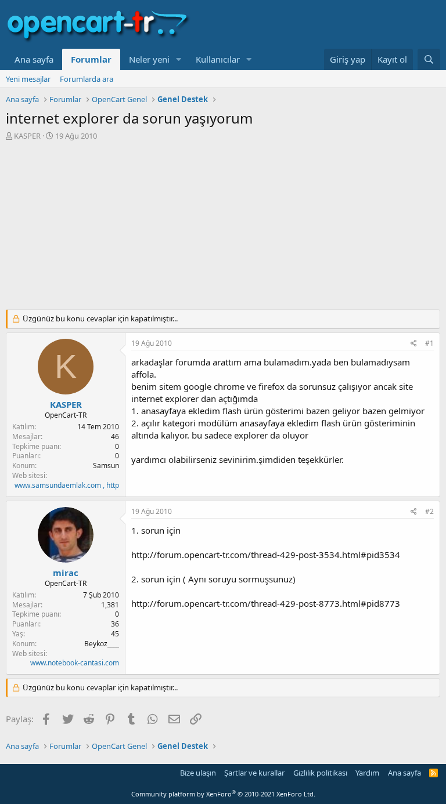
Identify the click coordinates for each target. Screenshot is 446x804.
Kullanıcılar (218, 59)
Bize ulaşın (198, 772)
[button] (179, 59)
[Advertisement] (223, 228)
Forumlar (91, 59)
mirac (65, 572)
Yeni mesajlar (28, 79)
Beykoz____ (101, 644)
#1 (429, 343)
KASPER (27, 136)
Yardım (367, 772)
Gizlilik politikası (320, 772)
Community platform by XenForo (223, 793)
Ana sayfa (34, 59)
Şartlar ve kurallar (254, 772)
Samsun (106, 465)
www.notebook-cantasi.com (74, 663)
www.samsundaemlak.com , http (67, 485)
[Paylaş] (414, 343)
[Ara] (429, 59)
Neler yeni (149, 59)
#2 (429, 511)
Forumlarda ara (86, 79)
